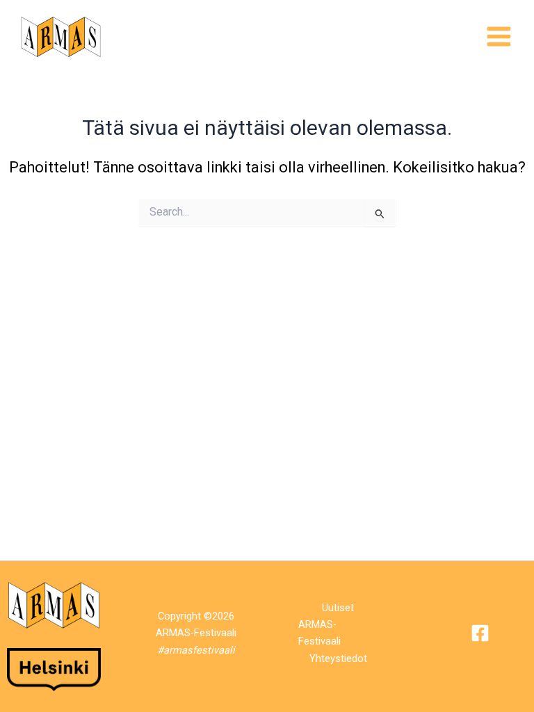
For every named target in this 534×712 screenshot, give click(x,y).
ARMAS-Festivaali (319, 632)
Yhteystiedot (338, 658)
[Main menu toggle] (499, 36)
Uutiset (338, 607)
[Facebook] (480, 633)
